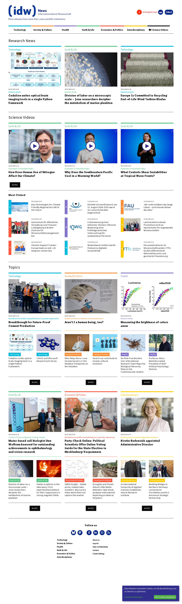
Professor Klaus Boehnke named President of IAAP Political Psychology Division (159, 364)
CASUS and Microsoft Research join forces (47, 359)
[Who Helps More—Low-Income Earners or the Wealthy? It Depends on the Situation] (77, 342)
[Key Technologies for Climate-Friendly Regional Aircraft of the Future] (19, 207)
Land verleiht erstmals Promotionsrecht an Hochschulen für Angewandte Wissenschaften (158, 226)
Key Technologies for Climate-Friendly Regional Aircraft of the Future (46, 207)
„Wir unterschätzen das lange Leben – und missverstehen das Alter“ (158, 207)
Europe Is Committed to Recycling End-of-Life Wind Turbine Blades (144, 97)
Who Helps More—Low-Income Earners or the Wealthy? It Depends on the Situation (76, 362)
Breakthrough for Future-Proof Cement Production (29, 324)
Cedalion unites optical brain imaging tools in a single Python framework (30, 99)
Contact (96, 550)
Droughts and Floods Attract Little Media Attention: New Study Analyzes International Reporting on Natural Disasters (104, 491)
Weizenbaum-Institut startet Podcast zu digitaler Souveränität (101, 248)
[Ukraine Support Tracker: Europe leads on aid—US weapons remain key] (19, 248)
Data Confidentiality (100, 547)
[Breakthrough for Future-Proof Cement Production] (35, 296)
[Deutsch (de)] (160, 12)
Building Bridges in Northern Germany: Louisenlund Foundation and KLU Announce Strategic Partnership (159, 491)
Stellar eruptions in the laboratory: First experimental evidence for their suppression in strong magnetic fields (48, 490)
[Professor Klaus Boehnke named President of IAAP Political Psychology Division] (161, 342)
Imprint (95, 543)
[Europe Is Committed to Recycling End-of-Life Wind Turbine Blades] (147, 69)
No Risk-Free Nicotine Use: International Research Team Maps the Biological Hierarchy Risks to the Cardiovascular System (133, 365)
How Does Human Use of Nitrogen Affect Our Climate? (32, 174)
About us (96, 540)
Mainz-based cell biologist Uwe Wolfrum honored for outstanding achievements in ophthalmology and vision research (32, 446)
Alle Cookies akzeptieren (165, 597)
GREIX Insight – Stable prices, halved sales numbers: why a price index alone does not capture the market (75, 490)
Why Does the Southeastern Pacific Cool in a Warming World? (89, 174)
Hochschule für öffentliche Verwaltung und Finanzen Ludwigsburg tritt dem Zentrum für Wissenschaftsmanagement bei (45, 229)
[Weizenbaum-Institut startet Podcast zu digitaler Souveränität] (76, 248)
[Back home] (40, 12)
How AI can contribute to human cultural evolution (105, 361)
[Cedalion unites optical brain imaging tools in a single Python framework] (35, 69)
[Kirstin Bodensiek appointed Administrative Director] (147, 415)
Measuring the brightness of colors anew (144, 324)
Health (65, 30)
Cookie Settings (98, 553)
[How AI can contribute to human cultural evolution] (105, 342)
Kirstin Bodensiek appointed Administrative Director (140, 443)
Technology (20, 30)
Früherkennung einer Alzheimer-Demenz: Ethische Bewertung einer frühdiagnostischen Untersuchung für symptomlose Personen (101, 229)
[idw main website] (169, 12)
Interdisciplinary (136, 30)
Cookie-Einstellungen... (134, 597)
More (15, 185)
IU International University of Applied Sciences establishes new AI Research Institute (131, 490)
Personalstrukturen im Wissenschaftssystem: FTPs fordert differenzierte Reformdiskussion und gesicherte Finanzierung (157, 250)
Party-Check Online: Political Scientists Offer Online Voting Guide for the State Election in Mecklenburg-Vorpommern (85, 446)
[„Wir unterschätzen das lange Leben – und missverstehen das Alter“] (132, 207)
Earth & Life (88, 30)
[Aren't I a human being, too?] (91, 296)
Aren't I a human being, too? (84, 322)
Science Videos (159, 30)
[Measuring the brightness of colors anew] (147, 296)
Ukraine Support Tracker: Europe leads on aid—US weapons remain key (44, 248)
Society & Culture (42, 30)
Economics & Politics (112, 30)
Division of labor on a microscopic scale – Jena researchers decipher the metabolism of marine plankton (89, 99)
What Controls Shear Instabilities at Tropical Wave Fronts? (144, 174)
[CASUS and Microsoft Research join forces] (49, 342)
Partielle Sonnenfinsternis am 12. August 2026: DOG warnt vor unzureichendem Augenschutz (102, 208)
